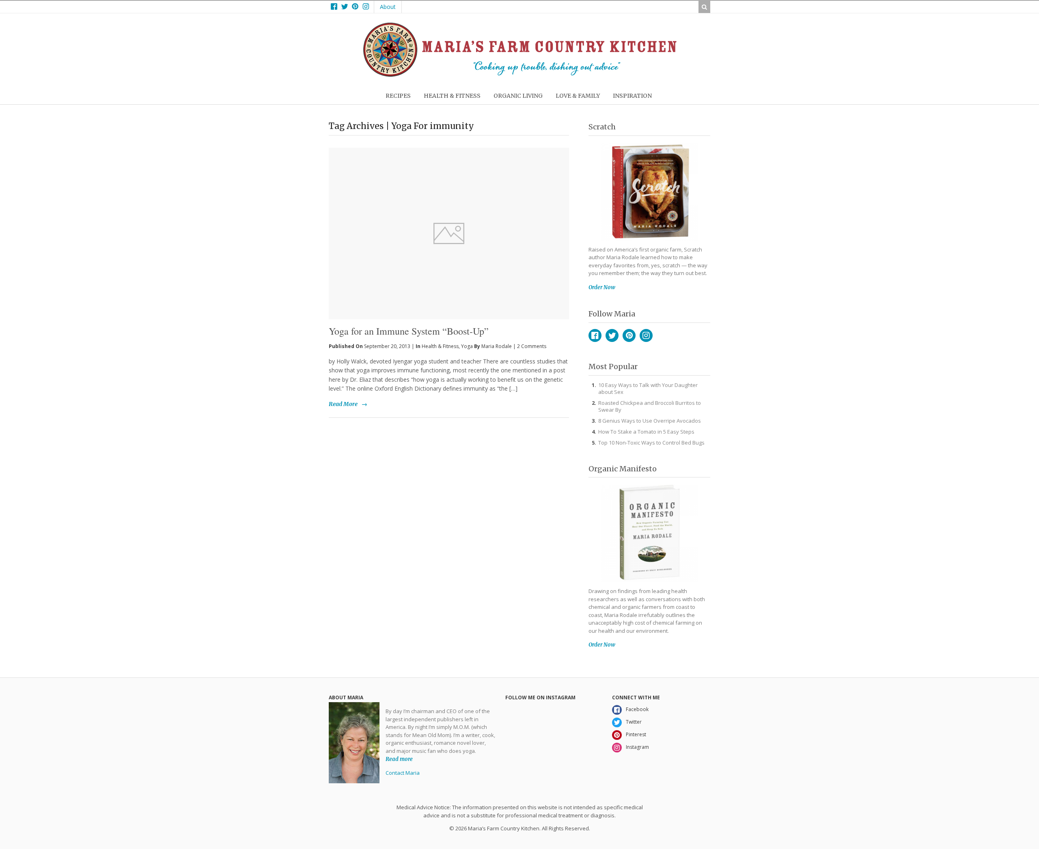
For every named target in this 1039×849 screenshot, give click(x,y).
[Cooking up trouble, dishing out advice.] (520, 75)
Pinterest (629, 335)
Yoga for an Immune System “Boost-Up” (409, 331)
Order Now (601, 287)
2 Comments (531, 346)
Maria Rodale (496, 346)
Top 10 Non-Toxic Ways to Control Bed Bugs (651, 442)
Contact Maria (403, 772)
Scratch (602, 126)
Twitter (612, 335)
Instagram (646, 335)
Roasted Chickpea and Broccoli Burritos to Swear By (649, 406)
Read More (343, 404)
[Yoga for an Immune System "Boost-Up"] (449, 220)
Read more (399, 758)
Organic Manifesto (622, 468)
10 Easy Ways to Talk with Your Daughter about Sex (648, 388)
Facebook (594, 335)
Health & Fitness (440, 346)
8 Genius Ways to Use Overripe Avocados (649, 420)
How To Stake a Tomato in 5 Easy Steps (646, 431)
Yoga (467, 346)
